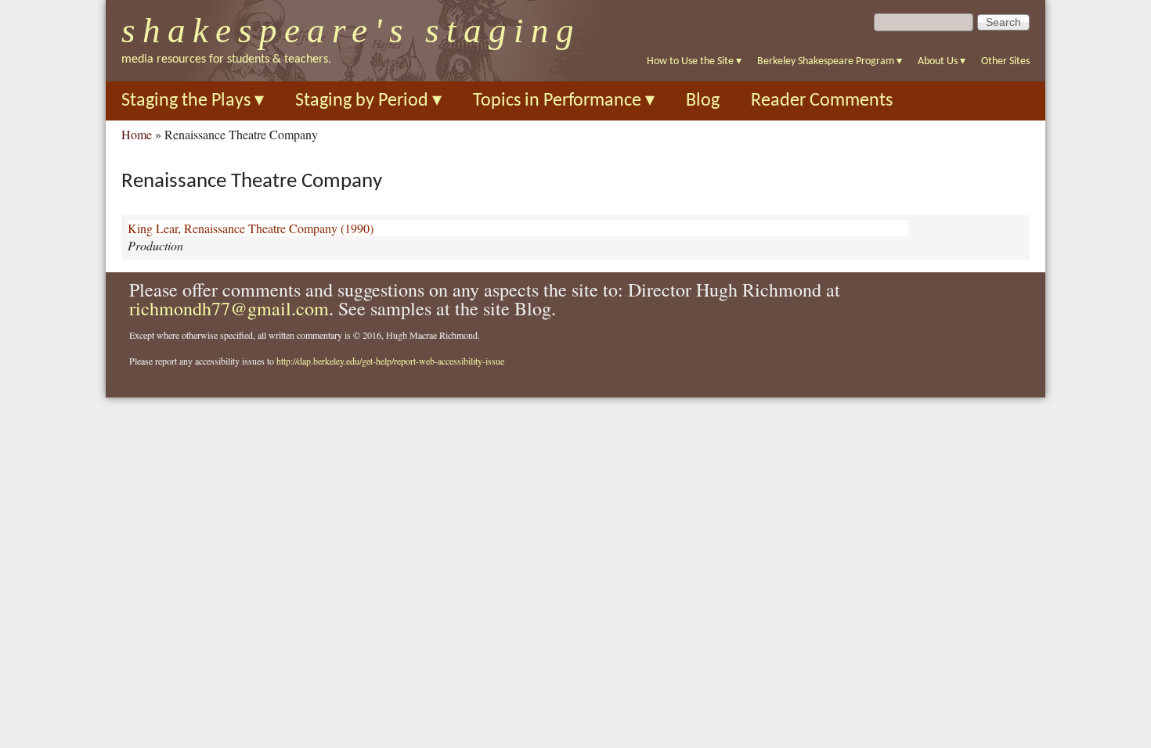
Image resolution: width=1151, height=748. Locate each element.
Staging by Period (368, 101)
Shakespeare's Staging (351, 30)
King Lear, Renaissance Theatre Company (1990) (250, 228)
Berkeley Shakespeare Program (829, 61)
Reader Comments (822, 101)
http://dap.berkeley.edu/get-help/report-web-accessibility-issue (390, 360)
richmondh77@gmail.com (229, 308)
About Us (941, 61)
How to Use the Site (694, 61)
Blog (703, 101)
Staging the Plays (192, 101)
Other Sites (1005, 61)
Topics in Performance (564, 101)
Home (136, 134)
